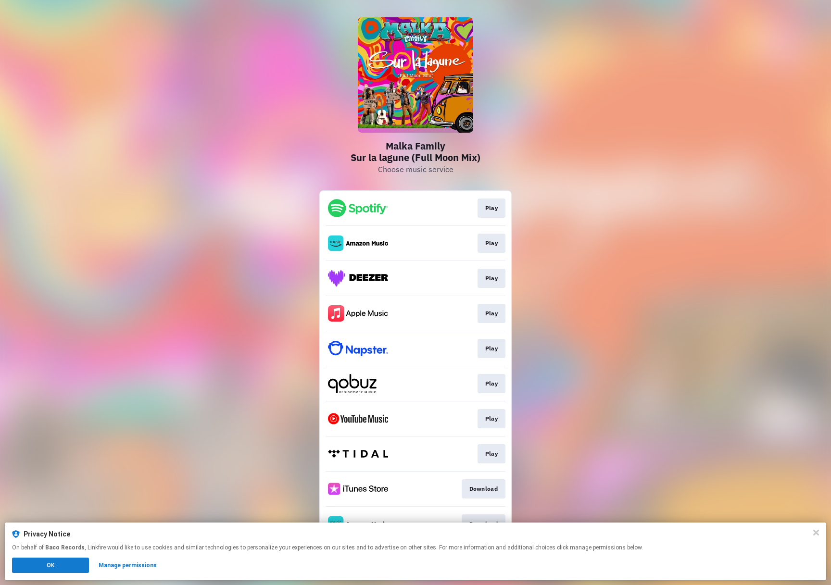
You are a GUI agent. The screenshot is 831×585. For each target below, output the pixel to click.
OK (50, 565)
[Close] (816, 532)
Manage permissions (128, 565)
